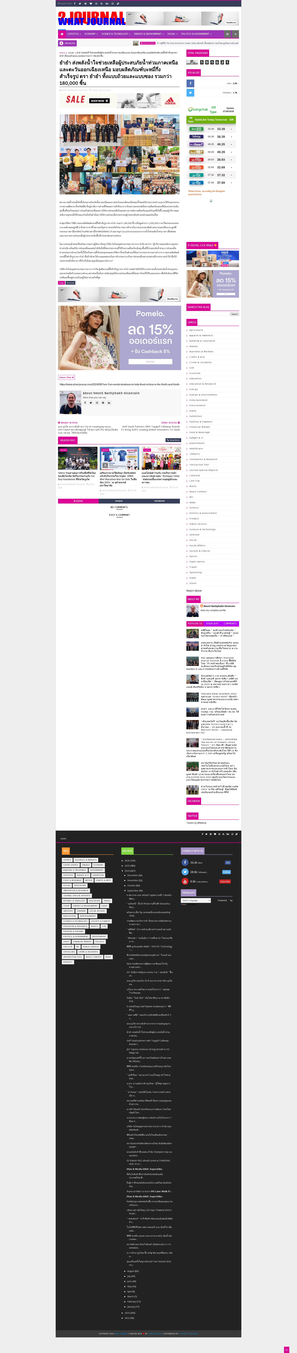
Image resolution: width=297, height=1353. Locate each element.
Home (62, 52)
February (132, 1301)
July (129, 1276)
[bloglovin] (90, 3)
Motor (193, 486)
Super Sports (113, 43)
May (129, 1286)
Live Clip (194, 481)
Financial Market (199, 427)
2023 (127, 1312)
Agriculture (196, 330)
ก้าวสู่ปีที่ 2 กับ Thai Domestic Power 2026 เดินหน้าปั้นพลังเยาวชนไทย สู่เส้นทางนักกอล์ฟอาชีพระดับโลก (170, 43)
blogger (78, 501)
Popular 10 (195, 623)
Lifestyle (73, 34)
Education (195, 378)
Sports (193, 556)
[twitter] (80, 3)
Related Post (67, 440)
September (133, 890)
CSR (191, 368)
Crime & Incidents (200, 362)
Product (194, 518)
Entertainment (198, 400)
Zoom (192, 583)
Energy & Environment (147, 34)
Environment (197, 405)
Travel (193, 567)
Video (192, 578)
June (129, 1281)
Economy (90, 34)
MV (191, 497)
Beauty (193, 346)
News (192, 502)
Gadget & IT (196, 438)
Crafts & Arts (197, 357)
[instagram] (112, 3)
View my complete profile (213, 610)
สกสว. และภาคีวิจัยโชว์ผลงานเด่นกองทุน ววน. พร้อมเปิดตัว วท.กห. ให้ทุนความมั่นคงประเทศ (220, 712)
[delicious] (118, 3)
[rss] (101, 3)
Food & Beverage (199, 432)
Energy (193, 389)
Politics (194, 507)
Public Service (198, 524)
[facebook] (74, 3)
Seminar (194, 534)
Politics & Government (195, 34)
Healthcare (196, 448)
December (132, 875)
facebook (159, 501)
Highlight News (212, 624)
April (129, 1291)
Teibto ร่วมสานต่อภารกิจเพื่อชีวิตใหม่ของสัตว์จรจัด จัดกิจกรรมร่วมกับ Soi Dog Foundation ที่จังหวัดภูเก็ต (77, 476)
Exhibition (195, 416)
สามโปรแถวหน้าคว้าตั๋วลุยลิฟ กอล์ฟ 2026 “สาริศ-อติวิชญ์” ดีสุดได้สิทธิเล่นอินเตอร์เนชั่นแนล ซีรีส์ (219, 789)
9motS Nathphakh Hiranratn (219, 606)
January (131, 1306)
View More (175, 440)
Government (196, 443)
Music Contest (198, 491)
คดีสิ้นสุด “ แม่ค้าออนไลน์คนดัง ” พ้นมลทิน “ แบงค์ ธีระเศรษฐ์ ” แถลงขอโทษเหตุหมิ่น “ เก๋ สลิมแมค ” (220, 633)
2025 (127, 865)
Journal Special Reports (203, 470)
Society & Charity (199, 551)
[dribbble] (96, 3)
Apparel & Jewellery (201, 335)
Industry (194, 454)
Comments (230, 623)
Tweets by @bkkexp (196, 822)
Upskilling (195, 572)
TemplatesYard (155, 1334)
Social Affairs (197, 545)
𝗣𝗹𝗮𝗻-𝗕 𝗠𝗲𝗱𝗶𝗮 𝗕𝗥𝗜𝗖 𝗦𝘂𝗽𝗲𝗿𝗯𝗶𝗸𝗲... (145, 1169)
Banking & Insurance (202, 341)
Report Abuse (194, 590)
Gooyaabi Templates (188, 1334)
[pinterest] (85, 3)
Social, (108, 90)
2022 (127, 1317)
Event (192, 411)
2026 (127, 860)
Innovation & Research (203, 459)
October (131, 885)
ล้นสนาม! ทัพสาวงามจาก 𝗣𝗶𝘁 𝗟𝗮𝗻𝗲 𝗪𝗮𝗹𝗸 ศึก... (149, 1191)
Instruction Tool (199, 464)
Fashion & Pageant (200, 421)
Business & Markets (201, 351)
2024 (127, 870)
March (130, 1296)
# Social (70, 282)
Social (171, 34)
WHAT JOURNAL (121, 1334)
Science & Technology (115, 34)
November (133, 880)
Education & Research (202, 384)
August (131, 1271)
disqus (119, 501)
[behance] (107, 3)
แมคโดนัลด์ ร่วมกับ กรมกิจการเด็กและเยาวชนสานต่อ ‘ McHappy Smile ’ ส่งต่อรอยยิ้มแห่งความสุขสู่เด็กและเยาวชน (161, 478)
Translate (191, 904)
